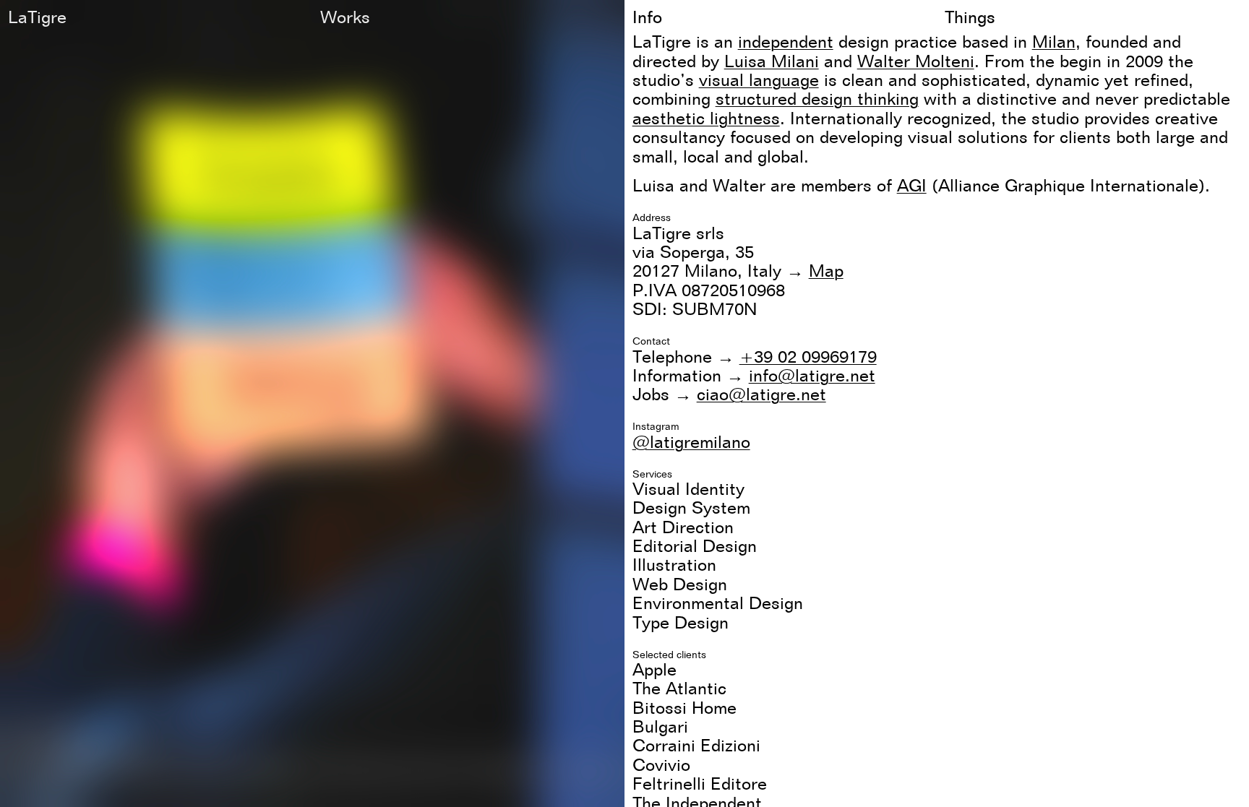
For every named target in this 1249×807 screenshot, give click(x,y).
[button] (624, 403)
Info (647, 17)
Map (826, 270)
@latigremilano (691, 441)
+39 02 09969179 (808, 356)
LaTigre (37, 17)
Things (970, 17)
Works (345, 17)
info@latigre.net (812, 375)
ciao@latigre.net (761, 394)
